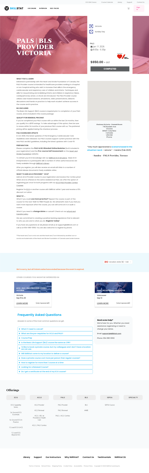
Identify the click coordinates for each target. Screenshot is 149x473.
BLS (86, 405)
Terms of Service (34, 466)
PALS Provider (63, 405)
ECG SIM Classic (91, 2)
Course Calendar (107, 2)
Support (129, 2)
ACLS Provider (39, 405)
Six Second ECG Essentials (15, 413)
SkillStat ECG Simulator (58, 158)
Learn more (22, 303)
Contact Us (140, 2)
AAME (86, 410)
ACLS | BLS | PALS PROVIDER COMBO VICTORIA (31, 289)
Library (120, 2)
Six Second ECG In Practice (15, 421)
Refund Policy (46, 466)
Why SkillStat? (72, 457)
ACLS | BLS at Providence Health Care (39, 418)
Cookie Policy (67, 466)
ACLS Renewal (39, 410)
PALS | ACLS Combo (63, 416)
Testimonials (104, 457)
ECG (28, 189)
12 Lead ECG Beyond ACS (15, 434)
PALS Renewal (63, 410)
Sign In (138, 8)
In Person (43, 8)
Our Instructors (53, 457)
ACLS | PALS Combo (39, 425)
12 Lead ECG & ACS (16, 427)
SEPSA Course (110, 405)
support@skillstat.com (111, 333)
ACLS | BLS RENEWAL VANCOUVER (111, 290)
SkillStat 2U (120, 457)
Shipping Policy (57, 466)
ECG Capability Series (16, 406)
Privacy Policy (88, 466)
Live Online (32, 8)
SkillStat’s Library (42, 163)
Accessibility (78, 466)
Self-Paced (54, 8)
